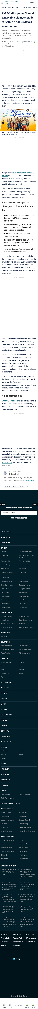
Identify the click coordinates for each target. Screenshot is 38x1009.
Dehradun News (24, 576)
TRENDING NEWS (7, 800)
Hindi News (23, 846)
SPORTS (4, 739)
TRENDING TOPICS (7, 828)
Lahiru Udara (23, 564)
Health (3, 661)
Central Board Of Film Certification (14, 487)
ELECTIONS (5, 766)
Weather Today (18, 929)
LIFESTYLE (4, 650)
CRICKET (4, 539)
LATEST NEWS (6, 523)
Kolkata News (5, 588)
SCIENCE (4, 712)
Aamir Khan (7, 463)
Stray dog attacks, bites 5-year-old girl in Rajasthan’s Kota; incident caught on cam (27, 878)
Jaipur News (23, 584)
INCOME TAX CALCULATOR (10, 795)
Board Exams (23, 637)
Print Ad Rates (18, 933)
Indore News (5, 584)
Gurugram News (24, 580)
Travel (21, 665)
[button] (2, 2)
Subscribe (32, 2)
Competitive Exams (7, 641)
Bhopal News (23, 573)
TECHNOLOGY (6, 733)
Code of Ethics (30, 933)
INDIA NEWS (5, 534)
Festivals (21, 657)
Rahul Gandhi (5, 808)
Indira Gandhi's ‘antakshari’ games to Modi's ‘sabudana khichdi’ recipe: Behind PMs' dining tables (27, 913)
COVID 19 (4, 777)
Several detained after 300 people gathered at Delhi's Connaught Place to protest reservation (9, 878)
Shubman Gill (5, 553)
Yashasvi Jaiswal (24, 556)
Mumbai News (6, 591)
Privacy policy (5, 929)
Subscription (5, 933)
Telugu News (5, 846)
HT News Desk (9, 46)
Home (4, 7)
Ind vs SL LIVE (23, 560)
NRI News (4, 850)
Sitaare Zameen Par (10, 401)
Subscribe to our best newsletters (19, 499)
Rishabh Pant (5, 560)
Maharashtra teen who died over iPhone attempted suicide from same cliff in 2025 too (9, 901)
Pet (2, 668)
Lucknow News (24, 588)
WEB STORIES (6, 674)
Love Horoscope (6, 822)
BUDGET (4, 701)
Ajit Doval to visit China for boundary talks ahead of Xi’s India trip (26, 900)
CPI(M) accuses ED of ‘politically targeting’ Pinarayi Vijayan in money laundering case (27, 889)
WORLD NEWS (6, 529)
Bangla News (23, 843)
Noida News (23, 591)
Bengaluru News (6, 573)
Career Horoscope (25, 819)
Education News (24, 645)
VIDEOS (4, 695)
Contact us (17, 926)
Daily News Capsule (8, 504)
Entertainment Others (26, 619)
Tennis (21, 746)
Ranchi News (5, 599)
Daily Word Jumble (7, 789)
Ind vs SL (4, 815)
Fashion (3, 657)
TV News (22, 615)
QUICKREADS (6, 771)
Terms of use (30, 926)
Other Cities (23, 599)
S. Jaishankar (23, 804)
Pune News (22, 595)
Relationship (5, 665)
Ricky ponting (23, 815)
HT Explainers (23, 850)
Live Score (4, 547)
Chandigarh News (7, 576)
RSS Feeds (16, 937)
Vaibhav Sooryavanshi (8, 811)
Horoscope (4, 628)
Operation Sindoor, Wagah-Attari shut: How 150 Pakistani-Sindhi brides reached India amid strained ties (27, 865)
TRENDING (5, 679)
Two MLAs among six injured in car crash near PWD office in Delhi (9, 863)
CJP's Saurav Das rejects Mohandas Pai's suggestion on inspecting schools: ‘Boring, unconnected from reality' (9, 913)
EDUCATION (5, 633)
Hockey (3, 746)
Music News (5, 611)
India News (27, 7)
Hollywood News (24, 608)
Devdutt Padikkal (24, 553)
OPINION (4, 717)
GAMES (3, 782)
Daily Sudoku (5, 786)
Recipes (21, 661)
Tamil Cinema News (25, 611)
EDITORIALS (5, 722)
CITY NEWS (5, 569)
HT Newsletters (31, 929)
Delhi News (5, 580)
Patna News (5, 595)
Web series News (6, 619)
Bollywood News (6, 608)
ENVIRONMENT (6, 706)
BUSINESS (4, 685)
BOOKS (3, 755)
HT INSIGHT (5, 760)
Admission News (6, 637)
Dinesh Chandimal (7, 564)
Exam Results (5, 645)
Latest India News (9, 857)
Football (21, 742)
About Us (4, 926)
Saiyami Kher (23, 808)
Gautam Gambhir (24, 811)
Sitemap (3, 937)
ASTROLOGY (5, 624)
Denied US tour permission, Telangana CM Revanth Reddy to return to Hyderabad (9, 889)
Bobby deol (4, 819)
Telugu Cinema (23, 839)
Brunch (21, 654)
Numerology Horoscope (27, 822)
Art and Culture (6, 654)
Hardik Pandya (6, 556)
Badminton (4, 742)
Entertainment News (7, 843)
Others (3, 750)
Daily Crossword (24, 786)
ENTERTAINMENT (7, 604)
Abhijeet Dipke (6, 804)
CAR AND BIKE (6, 728)
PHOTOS (4, 690)
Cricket (18, 7)
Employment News (25, 641)
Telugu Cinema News (8, 615)
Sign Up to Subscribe (19, 509)
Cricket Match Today (25, 543)
